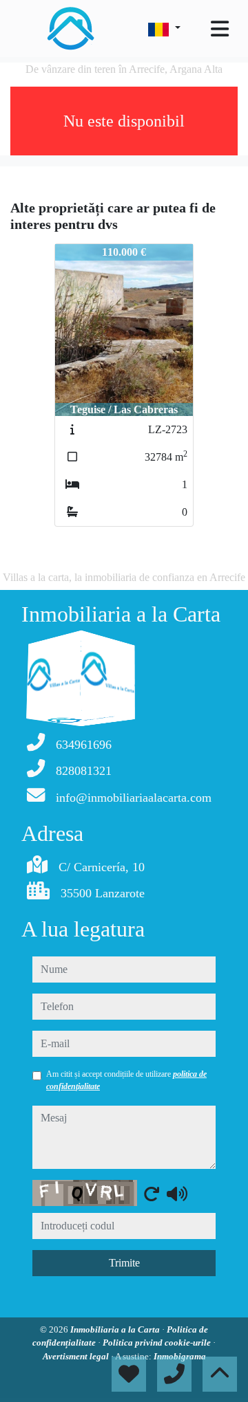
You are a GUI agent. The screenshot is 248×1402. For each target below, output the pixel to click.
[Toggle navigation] (220, 29)
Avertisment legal (77, 1356)
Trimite (124, 1263)
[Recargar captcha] (152, 1193)
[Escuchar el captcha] (177, 1193)
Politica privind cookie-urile (158, 1342)
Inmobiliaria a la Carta (116, 1329)
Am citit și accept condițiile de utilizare (126, 1080)
